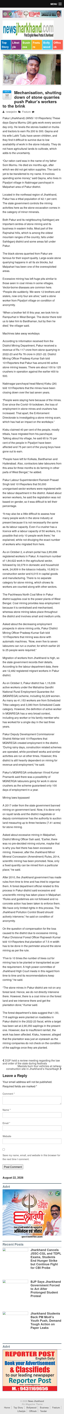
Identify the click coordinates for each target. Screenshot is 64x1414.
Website (7, 1136)
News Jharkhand (35, 1401)
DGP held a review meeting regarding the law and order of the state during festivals (31, 1061)
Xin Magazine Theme (32, 1404)
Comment (9, 1093)
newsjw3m (11, 111)
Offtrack (57, 45)
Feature (36, 45)
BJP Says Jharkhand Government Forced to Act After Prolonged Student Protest (46, 1288)
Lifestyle (15, 45)
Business (26, 45)
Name (7, 1109)
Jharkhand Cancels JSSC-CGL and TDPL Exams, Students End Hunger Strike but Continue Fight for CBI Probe (46, 1259)
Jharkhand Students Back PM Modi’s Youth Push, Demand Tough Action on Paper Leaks (46, 1320)
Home (7, 1407)
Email (6, 1123)
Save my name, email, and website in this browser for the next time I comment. (31, 1157)
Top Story (5, 45)
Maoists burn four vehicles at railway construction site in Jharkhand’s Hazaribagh (33, 1067)
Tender (43, 1411)
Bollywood (46, 45)
